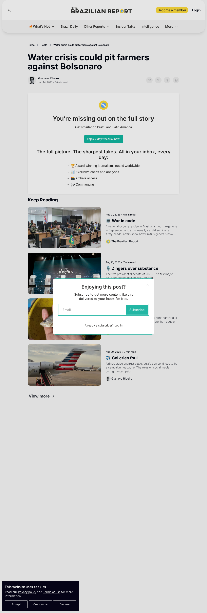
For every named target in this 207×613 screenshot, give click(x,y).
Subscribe (137, 310)
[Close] (147, 285)
